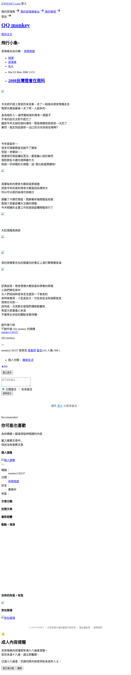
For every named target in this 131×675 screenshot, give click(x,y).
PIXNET (40, 627)
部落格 (12, 62)
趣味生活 (28, 360)
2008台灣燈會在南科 (26, 80)
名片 (11, 66)
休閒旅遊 (29, 51)
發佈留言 (7, 393)
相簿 (11, 58)
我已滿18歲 (8, 668)
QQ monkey (15, 25)
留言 (39, 350)
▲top (4, 366)
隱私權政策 (84, 627)
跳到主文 (6, 34)
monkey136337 (9, 332)
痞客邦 (32, 350)
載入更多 (7, 372)
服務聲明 (97, 627)
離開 (19, 668)
